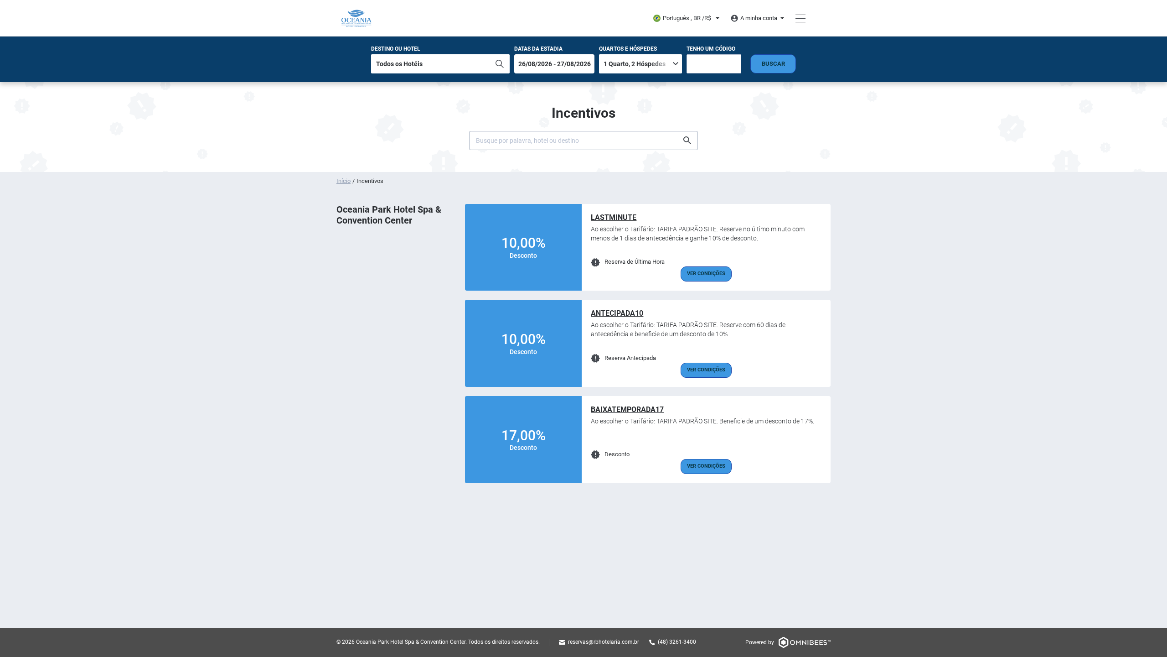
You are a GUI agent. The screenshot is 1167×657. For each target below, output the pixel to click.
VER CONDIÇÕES (706, 273)
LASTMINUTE (613, 217)
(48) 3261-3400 (677, 642)
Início (343, 180)
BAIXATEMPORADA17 (627, 409)
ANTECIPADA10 (617, 313)
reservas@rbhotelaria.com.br (603, 642)
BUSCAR (773, 63)
